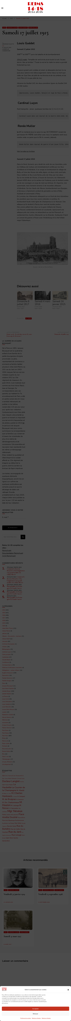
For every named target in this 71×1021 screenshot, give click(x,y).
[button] (68, 990)
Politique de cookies (25, 1018)
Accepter (35, 1009)
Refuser (35, 1014)
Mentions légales (36, 1018)
